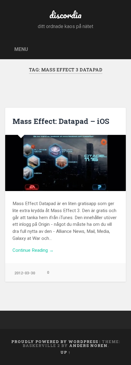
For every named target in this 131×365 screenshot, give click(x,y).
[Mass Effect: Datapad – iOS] (65, 163)
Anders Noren (88, 345)
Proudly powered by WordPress (54, 341)
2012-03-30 (24, 273)
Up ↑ (65, 352)
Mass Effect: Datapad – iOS (60, 121)
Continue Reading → (33, 250)
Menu (21, 49)
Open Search (120, 49)
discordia (65, 14)
